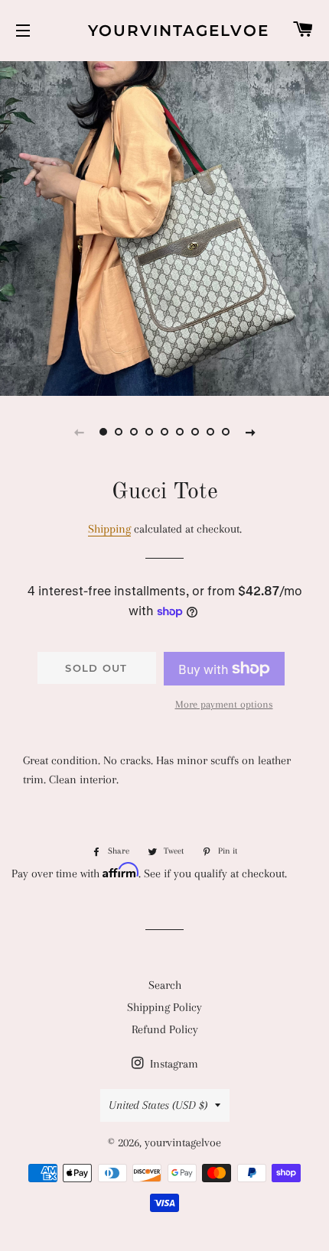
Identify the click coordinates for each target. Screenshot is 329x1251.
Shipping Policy (164, 1007)
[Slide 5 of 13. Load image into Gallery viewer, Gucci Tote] (164, 431)
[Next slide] (250, 432)
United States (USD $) (158, 1105)
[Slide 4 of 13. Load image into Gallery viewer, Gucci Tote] (149, 431)
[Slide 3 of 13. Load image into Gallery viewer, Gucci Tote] (134, 431)
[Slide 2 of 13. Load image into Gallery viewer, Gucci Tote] (118, 431)
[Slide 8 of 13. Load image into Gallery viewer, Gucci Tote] (210, 431)
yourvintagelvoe (164, 30)
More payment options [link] (224, 704)
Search (164, 985)
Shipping (109, 529)
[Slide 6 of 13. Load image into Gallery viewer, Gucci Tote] (179, 431)
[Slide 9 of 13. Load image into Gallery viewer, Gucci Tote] (225, 431)
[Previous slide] (79, 432)
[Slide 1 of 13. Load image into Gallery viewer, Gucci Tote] (103, 431)
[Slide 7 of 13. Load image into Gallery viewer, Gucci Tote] (195, 431)
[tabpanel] (164, 226)
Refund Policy (165, 1029)
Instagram (172, 1064)
